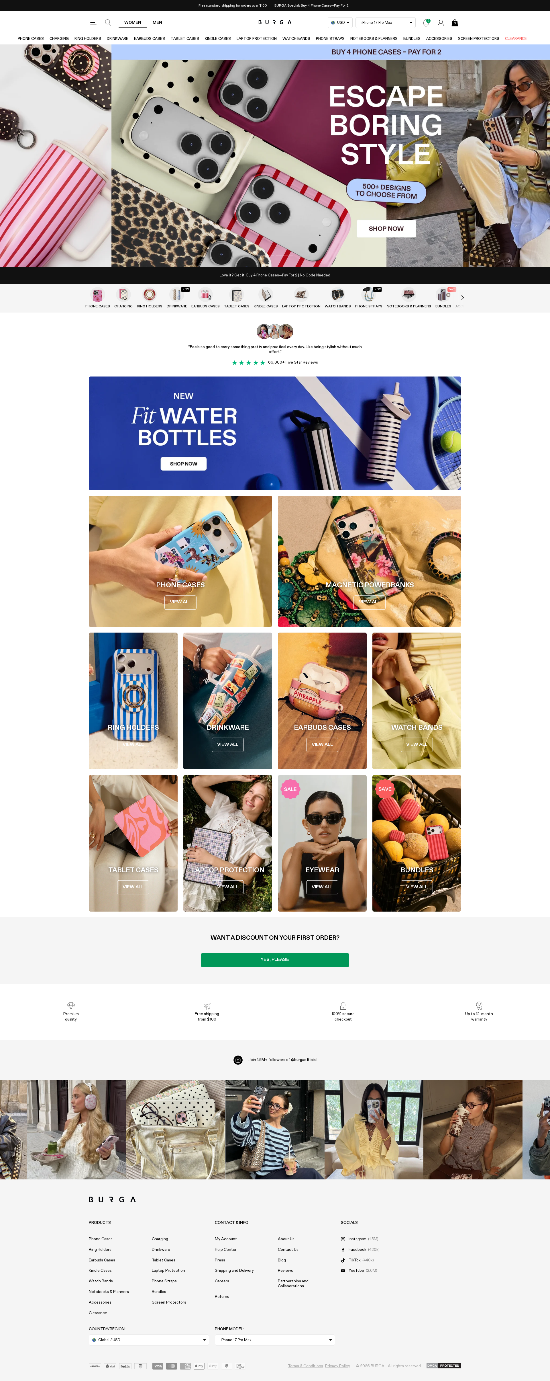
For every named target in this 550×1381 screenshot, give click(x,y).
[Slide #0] (265, 255)
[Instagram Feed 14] (175, 1129)
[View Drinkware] (176, 294)
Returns (222, 1297)
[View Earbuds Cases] (205, 294)
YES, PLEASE (275, 959)
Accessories (439, 39)
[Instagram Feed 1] (275, 1129)
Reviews (285, 1271)
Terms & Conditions (305, 1366)
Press (220, 1260)
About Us (286, 1239)
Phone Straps (330, 39)
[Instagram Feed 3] (472, 1129)
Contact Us (288, 1250)
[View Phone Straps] (368, 294)
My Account (226, 1239)
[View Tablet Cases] (236, 294)
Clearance (516, 39)
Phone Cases (31, 39)
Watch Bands (296, 39)
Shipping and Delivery (234, 1271)
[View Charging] (123, 294)
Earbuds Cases (149, 39)
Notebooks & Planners (374, 39)
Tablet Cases (185, 39)
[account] (440, 22)
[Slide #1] (284, 255)
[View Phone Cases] (97, 294)
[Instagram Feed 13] (76, 1129)
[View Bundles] (443, 294)
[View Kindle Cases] (265, 294)
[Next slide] (456, 298)
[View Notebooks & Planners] (408, 294)
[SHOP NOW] (275, 155)
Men (157, 23)
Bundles (412, 39)
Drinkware (117, 39)
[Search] (108, 22)
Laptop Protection (257, 39)
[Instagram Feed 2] (374, 1129)
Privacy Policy (337, 1366)
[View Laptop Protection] (301, 294)
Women (132, 23)
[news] (426, 22)
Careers (222, 1281)
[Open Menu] (93, 22)
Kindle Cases (218, 39)
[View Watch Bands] (337, 294)
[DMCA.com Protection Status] (444, 1366)
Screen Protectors (478, 39)
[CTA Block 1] (275, 433)
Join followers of (282, 1060)
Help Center (226, 1250)
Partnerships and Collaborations (293, 1283)
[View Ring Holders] (149, 294)
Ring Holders (87, 39)
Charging (59, 39)
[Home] (275, 22)
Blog (282, 1260)
